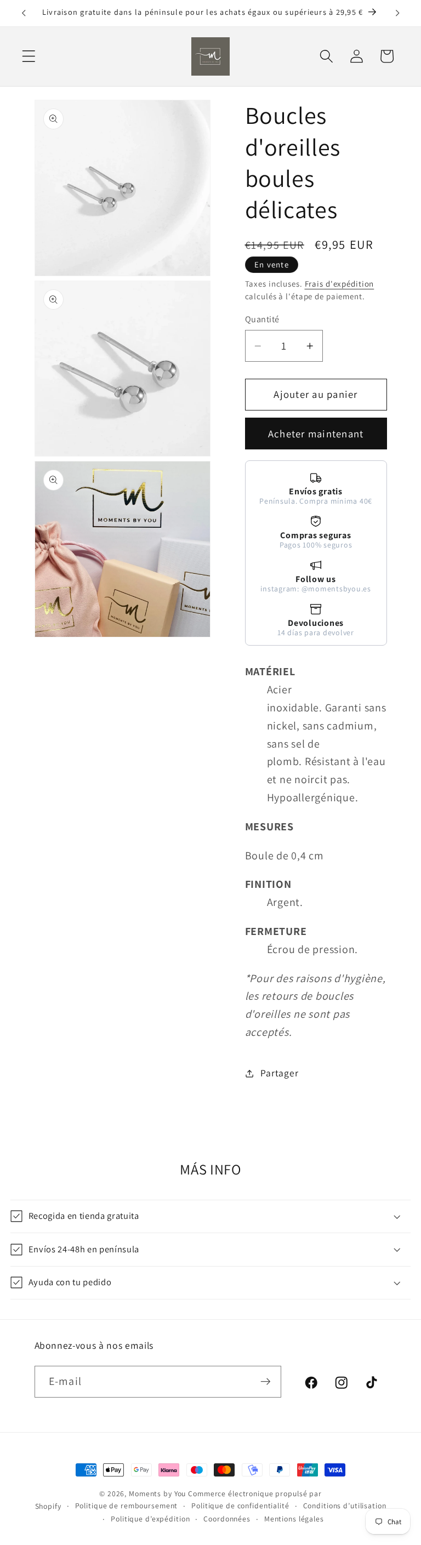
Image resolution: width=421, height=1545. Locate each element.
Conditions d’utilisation (344, 1505)
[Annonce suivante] (397, 13)
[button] (29, 56)
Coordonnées (227, 1519)
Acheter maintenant (316, 433)
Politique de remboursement (126, 1505)
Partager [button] (279, 1073)
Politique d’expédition (150, 1519)
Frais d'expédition (339, 283)
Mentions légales (294, 1519)
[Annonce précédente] (24, 13)
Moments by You (157, 1493)
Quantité (262, 319)
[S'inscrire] (266, 1382)
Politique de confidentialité (240, 1505)
